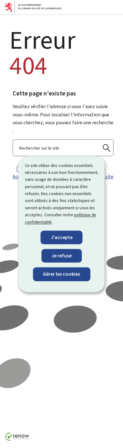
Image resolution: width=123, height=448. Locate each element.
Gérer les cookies (61, 274)
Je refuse (61, 256)
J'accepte (62, 237)
